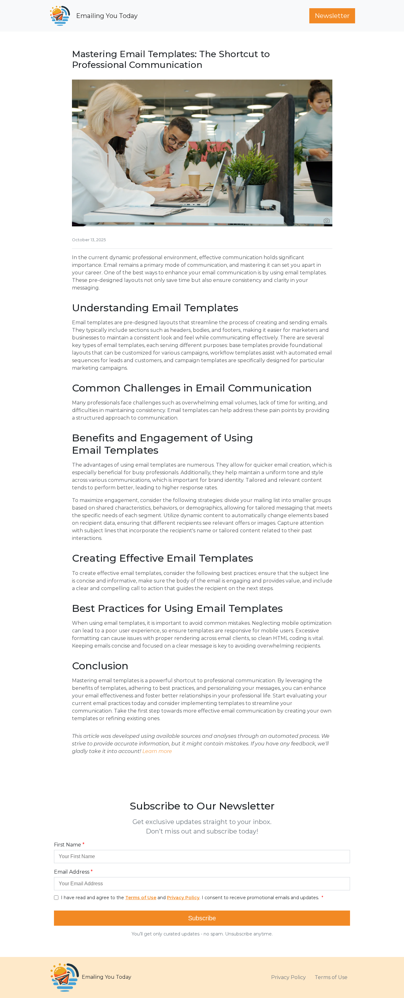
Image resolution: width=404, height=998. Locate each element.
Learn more (157, 751)
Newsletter (332, 16)
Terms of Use (331, 977)
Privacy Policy (288, 977)
